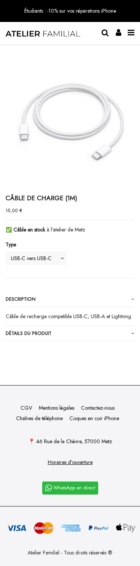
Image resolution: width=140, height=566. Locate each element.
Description (20, 299)
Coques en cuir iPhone (94, 418)
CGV (26, 408)
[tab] (70, 299)
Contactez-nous (98, 408)
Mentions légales (56, 408)
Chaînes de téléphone (39, 418)
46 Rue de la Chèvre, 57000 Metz (74, 441)
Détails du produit (29, 333)
